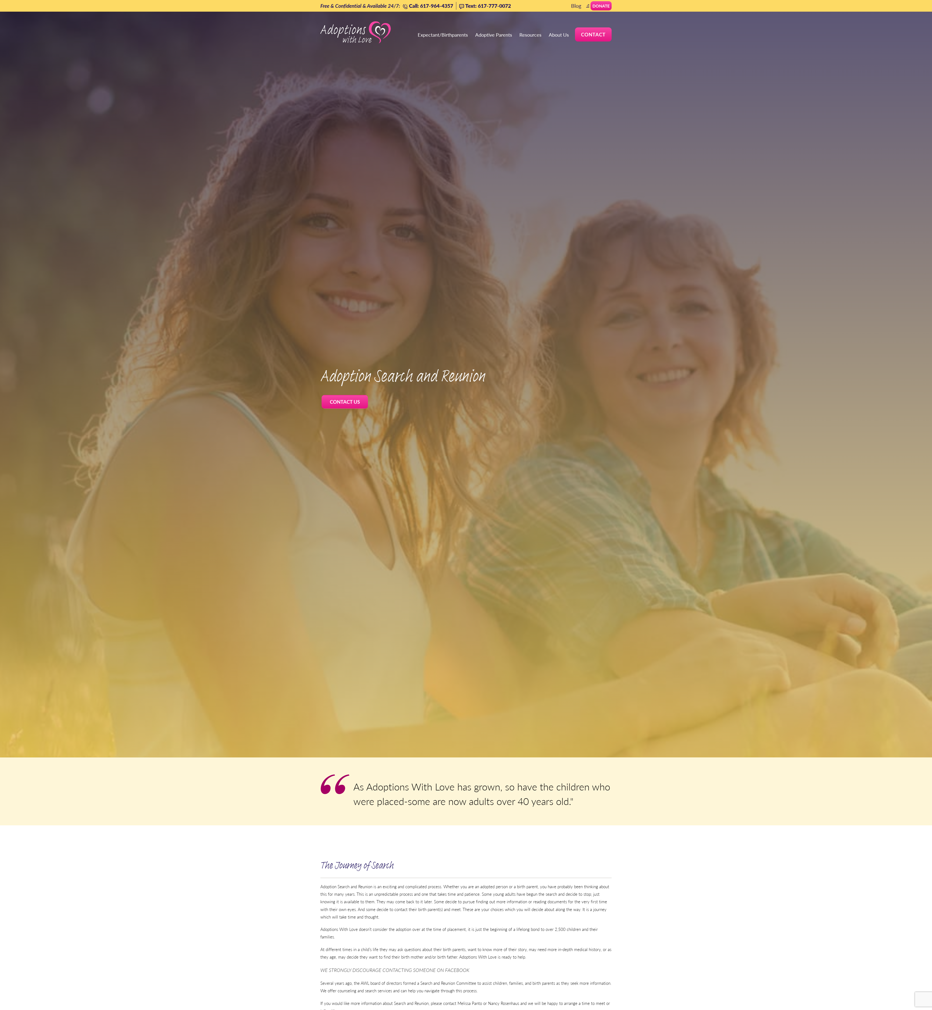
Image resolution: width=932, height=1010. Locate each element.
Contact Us (345, 401)
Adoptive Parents (493, 34)
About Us (559, 34)
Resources (530, 34)
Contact (593, 34)
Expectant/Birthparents (443, 34)
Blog (576, 5)
